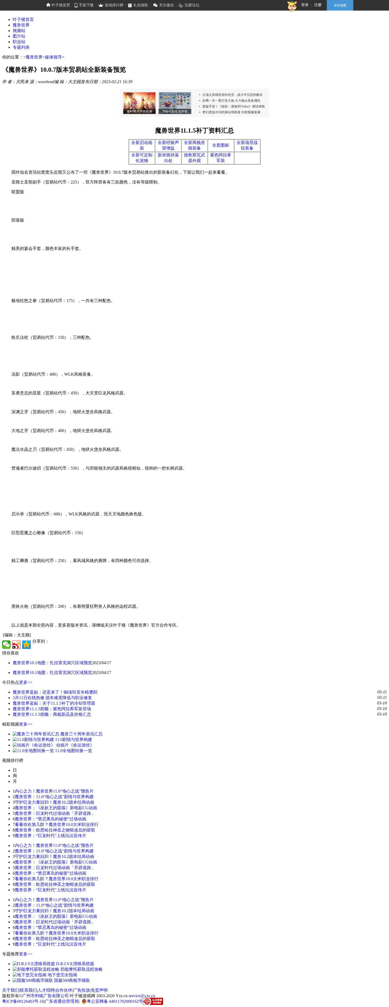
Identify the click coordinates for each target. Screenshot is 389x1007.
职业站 (19, 41)
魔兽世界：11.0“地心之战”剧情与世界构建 (54, 796)
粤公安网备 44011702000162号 (115, 1001)
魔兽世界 (21, 25)
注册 (318, 5)
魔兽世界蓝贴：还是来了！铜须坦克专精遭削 (55, 692)
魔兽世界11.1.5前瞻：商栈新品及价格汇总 (52, 714)
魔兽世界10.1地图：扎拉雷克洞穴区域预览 (52, 662)
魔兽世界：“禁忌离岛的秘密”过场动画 (50, 819)
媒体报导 (53, 57)
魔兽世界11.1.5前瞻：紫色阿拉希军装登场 (52, 709)
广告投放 (81, 990)
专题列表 (21, 47)
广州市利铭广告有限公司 (45, 995)
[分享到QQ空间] (26, 644)
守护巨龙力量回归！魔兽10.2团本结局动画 (54, 802)
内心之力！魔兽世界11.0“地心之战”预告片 (54, 791)
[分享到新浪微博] (16, 644)
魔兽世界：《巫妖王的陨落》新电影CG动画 (56, 808)
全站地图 (340, 5)
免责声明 (99, 990)
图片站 (19, 36)
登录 (305, 5)
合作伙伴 (63, 990)
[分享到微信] (6, 644)
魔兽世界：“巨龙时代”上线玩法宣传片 (50, 835)
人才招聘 (46, 990)
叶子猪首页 (23, 19)
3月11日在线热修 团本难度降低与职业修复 (52, 697)
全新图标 (220, 145)
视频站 (19, 30)
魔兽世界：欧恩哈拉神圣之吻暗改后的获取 (55, 830)
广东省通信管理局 (62, 1001)
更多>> (25, 682)
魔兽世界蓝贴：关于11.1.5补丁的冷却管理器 (54, 703)
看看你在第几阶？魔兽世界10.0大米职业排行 (56, 824)
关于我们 (10, 990)
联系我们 (28, 990)
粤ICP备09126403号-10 (23, 1001)
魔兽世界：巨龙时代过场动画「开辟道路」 (55, 813)
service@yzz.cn (142, 995)
